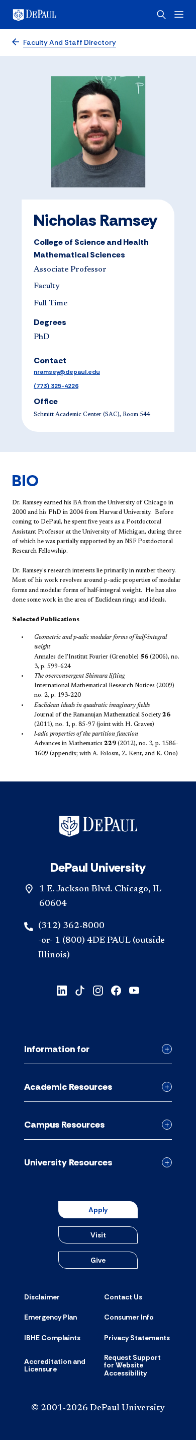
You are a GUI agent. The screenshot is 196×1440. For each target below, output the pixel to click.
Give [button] (98, 1260)
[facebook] (116, 990)
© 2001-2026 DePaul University (98, 1408)
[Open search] (161, 14)
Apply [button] (98, 1209)
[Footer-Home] (98, 826)
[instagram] (98, 990)
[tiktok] (80, 990)
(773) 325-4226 (56, 386)
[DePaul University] (50, 14)
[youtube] (134, 990)
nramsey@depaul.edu (67, 372)
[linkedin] (62, 990)
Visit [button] (98, 1234)
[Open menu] (179, 14)
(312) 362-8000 (71, 926)
